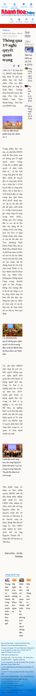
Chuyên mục (4, 7)
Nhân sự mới (24, 7)
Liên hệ (26, 22)
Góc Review (19, 22)
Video (28, 41)
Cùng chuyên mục (13, 575)
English (32, 22)
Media (31, 7)
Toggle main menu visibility (33, 25)
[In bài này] (18, 66)
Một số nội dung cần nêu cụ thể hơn (28, 596)
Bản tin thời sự (29, 44)
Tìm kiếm (11, 22)
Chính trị (6, 30)
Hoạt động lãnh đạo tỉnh (14, 7)
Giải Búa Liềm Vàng (8, 33)
